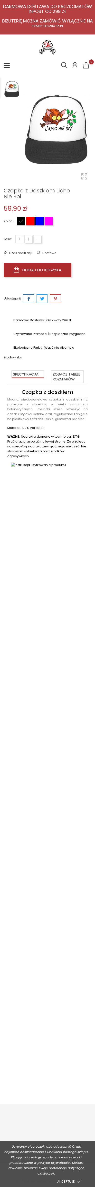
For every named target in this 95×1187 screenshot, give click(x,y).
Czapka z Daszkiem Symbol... (47, 786)
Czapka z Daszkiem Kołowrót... (47, 1072)
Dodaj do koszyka (41, 270)
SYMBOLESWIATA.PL (48, 26)
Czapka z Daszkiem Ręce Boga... (47, 642)
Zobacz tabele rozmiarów (66, 377)
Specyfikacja (25, 374)
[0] (86, 65)
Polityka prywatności (33, 1181)
